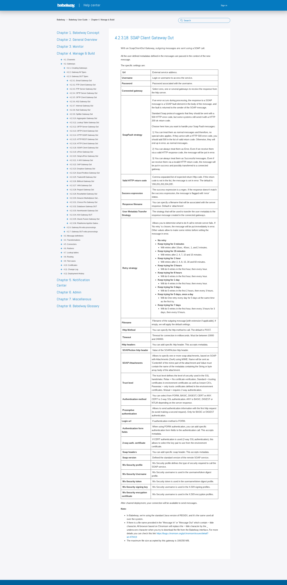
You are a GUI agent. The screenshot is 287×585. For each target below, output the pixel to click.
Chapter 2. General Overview (77, 39)
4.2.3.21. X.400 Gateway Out (81, 160)
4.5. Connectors (70, 244)
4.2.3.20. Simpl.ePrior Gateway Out (84, 156)
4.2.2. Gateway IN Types (76, 72)
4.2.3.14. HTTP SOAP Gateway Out (84, 135)
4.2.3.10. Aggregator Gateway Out (83, 118)
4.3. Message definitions (73, 236)
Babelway (61, 20)
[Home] (66, 5)
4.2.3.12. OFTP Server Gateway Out (84, 127)
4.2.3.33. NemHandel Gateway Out (84, 211)
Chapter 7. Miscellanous (74, 299)
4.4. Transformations (72, 240)
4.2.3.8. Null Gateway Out (80, 110)
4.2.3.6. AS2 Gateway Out (80, 102)
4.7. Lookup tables (71, 253)
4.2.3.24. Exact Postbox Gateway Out (85, 173)
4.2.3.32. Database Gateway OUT (83, 206)
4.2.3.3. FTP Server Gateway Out (83, 89)
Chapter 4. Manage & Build (102, 20)
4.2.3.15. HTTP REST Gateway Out (84, 139)
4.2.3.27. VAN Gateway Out (81, 185)
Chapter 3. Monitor (70, 46)
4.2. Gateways (69, 64)
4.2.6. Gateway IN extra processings (81, 227)
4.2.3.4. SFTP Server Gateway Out (83, 93)
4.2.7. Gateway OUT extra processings (82, 232)
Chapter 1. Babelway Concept (78, 32)
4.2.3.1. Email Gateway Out (81, 81)
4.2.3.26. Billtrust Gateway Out (82, 181)
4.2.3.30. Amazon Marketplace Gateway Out (85, 198)
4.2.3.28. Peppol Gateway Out (82, 190)
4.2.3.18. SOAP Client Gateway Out (84, 148)
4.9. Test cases (70, 261)
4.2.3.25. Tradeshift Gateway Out (83, 177)
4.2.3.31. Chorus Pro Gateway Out (83, 202)
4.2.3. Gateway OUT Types (77, 76)
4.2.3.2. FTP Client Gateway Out (83, 85)
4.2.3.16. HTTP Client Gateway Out (84, 144)
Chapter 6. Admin (69, 292)
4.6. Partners (69, 248)
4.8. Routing (69, 257)
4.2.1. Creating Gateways (77, 68)
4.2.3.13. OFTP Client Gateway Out (84, 131)
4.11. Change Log (71, 269)
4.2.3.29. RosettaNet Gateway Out (83, 194)
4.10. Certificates (70, 265)
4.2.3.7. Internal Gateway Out (81, 106)
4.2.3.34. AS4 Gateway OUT (81, 215)
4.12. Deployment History (74, 274)
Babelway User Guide (78, 20)
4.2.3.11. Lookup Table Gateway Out (84, 123)
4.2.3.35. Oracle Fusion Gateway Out (84, 219)
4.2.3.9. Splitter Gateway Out (81, 114)
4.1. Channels (69, 60)
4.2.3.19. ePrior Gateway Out (81, 152)
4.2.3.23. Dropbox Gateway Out (82, 169)
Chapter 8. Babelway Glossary (78, 306)
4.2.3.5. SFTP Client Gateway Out (83, 97)
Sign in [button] (224, 5)
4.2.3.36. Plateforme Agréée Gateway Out (85, 223)
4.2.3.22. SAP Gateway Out (81, 164)
